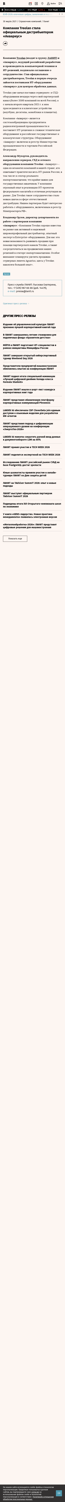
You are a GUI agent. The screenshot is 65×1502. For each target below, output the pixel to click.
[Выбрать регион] (42, 3)
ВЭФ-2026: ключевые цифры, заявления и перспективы (30, 14)
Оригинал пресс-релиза (15, 303)
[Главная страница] (4, 3)
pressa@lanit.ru (25, 291)
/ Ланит (45, 21)
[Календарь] (30, 3)
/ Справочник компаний (29, 21)
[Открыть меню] (60, 3)
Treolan (20, 57)
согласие (35, 1492)
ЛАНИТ (51, 57)
